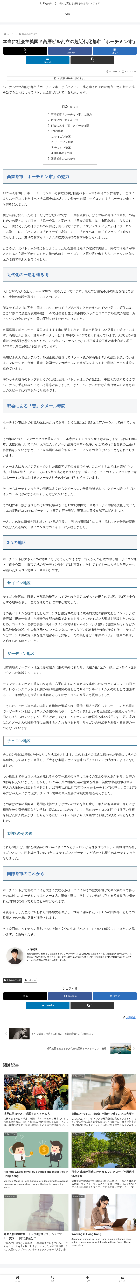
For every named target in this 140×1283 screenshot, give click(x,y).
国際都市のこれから (63, 158)
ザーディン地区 (63, 141)
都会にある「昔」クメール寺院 (70, 125)
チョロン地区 (62, 147)
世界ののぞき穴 (14, 980)
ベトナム (32, 980)
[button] (92, 60)
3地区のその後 (63, 153)
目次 (65, 106)
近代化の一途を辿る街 (64, 119)
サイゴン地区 (62, 136)
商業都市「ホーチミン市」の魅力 (71, 114)
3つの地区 (57, 130)
